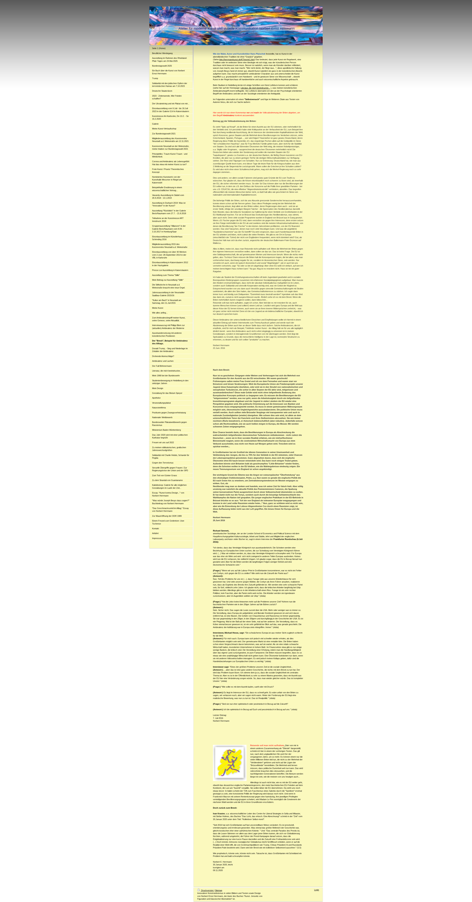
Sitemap (218, 890)
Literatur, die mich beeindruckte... (255, 88)
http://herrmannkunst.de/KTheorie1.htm (236, 59)
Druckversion (207, 890)
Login (316, 890)
